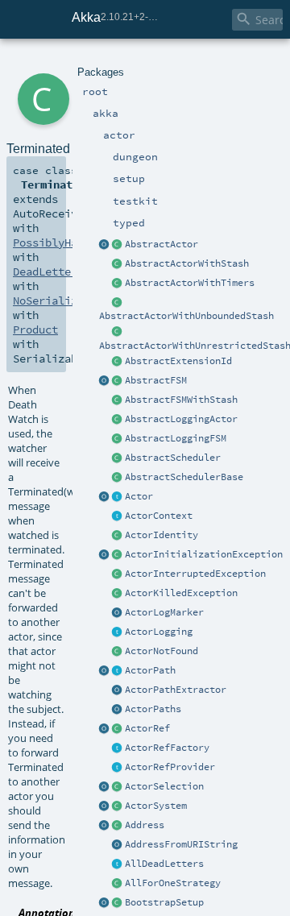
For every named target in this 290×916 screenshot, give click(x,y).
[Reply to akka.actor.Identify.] (117, 535)
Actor (139, 496)
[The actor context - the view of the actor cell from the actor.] (117, 516)
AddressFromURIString (181, 844)
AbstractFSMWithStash (181, 399)
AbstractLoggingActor (181, 419)
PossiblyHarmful (61, 242)
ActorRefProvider (170, 767)
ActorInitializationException (204, 554)
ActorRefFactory (167, 747)
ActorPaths (153, 709)
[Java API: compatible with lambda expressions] (104, 244)
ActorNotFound (161, 651)
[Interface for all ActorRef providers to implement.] (117, 767)
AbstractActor (161, 244)
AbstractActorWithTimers (190, 282)
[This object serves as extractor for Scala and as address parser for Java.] (117, 845)
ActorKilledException (181, 593)
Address (144, 825)
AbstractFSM (156, 380)
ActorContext (159, 515)
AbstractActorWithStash (187, 263)
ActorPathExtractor (175, 689)
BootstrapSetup (164, 902)
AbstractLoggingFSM (175, 438)
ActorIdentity (161, 535)
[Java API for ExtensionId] (117, 361)
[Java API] (117, 709)
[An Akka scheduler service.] (117, 458)
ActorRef (147, 728)
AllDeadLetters (164, 863)
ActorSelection (164, 786)
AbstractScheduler (173, 457)
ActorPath (150, 670)
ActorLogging (159, 631)
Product (35, 329)
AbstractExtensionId (178, 361)
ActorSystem (156, 805)
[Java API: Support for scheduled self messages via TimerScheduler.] (117, 283)
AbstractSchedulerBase (184, 477)
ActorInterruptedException (195, 573)
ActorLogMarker (164, 612)
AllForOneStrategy (173, 883)
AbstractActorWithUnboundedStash (186, 315)
